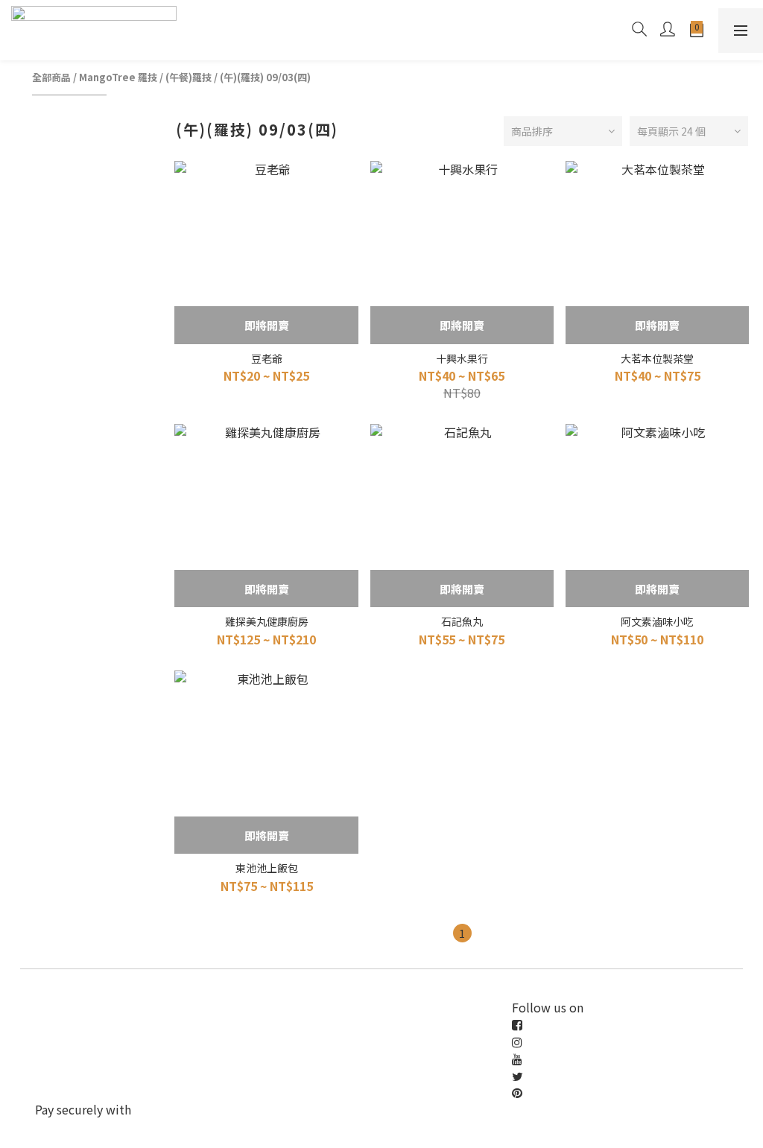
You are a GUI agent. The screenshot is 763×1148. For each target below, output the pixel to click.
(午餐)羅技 (188, 77)
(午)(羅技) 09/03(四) (265, 77)
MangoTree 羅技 (118, 77)
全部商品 (51, 77)
